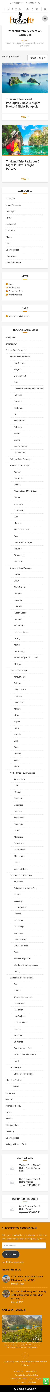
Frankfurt (18, 606)
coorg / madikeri (13, 205)
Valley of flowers (13, 262)
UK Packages (16, 1067)
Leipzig (17, 638)
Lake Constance (21, 632)
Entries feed (14, 287)
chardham (10, 198)
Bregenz (17, 369)
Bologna (17, 683)
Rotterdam (19, 843)
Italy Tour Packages (19, 670)
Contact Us (21, 1382)
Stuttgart (18, 664)
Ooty (8, 243)
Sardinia (17, 734)
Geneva (17, 990)
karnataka (10, 1093)
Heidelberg (19, 625)
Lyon (16, 516)
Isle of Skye (19, 926)
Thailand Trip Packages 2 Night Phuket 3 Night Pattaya (22, 165)
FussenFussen (20, 612)
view (23, 117)
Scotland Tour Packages (21, 875)
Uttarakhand (11, 256)
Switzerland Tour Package (22, 977)
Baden (17, 574)
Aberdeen (18, 881)
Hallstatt (18, 395)
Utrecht (17, 862)
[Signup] (27, 9)
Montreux (18, 1035)
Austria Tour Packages (20, 356)
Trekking (10, 1131)
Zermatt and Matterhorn (25, 1054)
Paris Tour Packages (23, 542)
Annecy (17, 472)
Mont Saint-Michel (22, 529)
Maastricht (18, 837)
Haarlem (18, 811)
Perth (16, 952)
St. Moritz (18, 1041)
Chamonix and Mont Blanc (25, 491)
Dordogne (18, 504)
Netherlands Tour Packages (22, 773)
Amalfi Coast (19, 677)
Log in (11, 284)
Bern (16, 984)
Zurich (16, 1061)
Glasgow (18, 913)
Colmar (17, 497)
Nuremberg (19, 651)
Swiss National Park (22, 1048)
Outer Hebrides (21, 945)
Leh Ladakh (11, 230)
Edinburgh (18, 901)
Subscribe (10, 1254)
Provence (18, 548)
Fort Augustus (20, 907)
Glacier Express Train (23, 997)
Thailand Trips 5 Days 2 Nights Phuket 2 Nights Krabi (29, 1168)
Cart (31, 1378)
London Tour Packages (24, 1074)
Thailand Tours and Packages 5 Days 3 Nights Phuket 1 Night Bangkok (23, 102)
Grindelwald (19, 1003)
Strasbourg (19, 555)
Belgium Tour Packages (20, 459)
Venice (17, 760)
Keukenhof (19, 817)
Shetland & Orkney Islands (26, 965)
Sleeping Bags (12, 1125)
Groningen (18, 805)
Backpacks (10, 337)
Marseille (18, 523)
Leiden (17, 830)
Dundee (17, 894)
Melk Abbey (19, 420)
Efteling (17, 792)
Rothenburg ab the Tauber (26, 657)
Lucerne (17, 1029)
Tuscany (17, 753)
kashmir (9, 1099)
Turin (16, 747)
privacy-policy (31, 1371)
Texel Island (19, 849)
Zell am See (19, 452)
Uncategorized (12, 250)
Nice (16, 536)
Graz (16, 382)
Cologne (18, 593)
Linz (15, 414)
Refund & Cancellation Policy (26, 1375)
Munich (17, 645)
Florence (18, 696)
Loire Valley (19, 510)
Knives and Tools (13, 1106)
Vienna (17, 440)
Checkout (32, 1382)
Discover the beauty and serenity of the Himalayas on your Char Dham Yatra (28, 1295)
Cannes (17, 484)
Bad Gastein (19, 363)
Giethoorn (18, 798)
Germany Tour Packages (21, 568)
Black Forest (19, 587)
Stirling (17, 971)
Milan (16, 715)
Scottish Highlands (22, 958)
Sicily (16, 741)
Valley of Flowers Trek (16, 1144)
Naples (17, 721)
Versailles (18, 561)
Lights (8, 1112)
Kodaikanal (11, 224)
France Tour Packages (20, 465)
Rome (16, 728)
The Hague (19, 856)
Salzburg (18, 427)
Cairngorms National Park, (25, 888)
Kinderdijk (18, 824)
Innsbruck (18, 401)
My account (18, 1371)
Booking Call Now (26, 1388)
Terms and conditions (18, 1378)
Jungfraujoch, (19, 1016)
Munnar (9, 237)
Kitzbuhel (18, 408)
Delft (16, 785)
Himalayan (10, 211)
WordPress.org (15, 294)
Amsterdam (19, 779)
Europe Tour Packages (16, 350)
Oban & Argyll (20, 939)
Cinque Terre (20, 689)
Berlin (16, 580)
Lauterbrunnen (20, 1022)
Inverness (18, 920)
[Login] (32, 9)
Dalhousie (14, 1086)
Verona (17, 766)
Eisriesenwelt (20, 376)
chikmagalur (11, 344)
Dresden (18, 600)
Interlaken (18, 1009)
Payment (39, 1378)
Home (24, 40)
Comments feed (16, 291)
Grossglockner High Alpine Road (28, 388)
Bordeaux (18, 478)
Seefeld (17, 433)
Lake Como (19, 702)
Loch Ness (18, 933)
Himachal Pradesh (14, 1080)
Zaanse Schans (20, 869)
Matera (17, 709)
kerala (8, 218)
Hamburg (18, 619)
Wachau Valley (20, 446)
